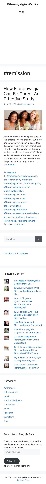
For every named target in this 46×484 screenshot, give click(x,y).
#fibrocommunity (12, 180)
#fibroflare (26, 180)
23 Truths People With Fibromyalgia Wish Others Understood (26, 339)
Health (7, 396)
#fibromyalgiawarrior (14, 213)
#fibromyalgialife (32, 183)
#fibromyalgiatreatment (15, 209)
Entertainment (11, 392)
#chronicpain (13, 176)
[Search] (38, 239)
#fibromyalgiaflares (13, 183)
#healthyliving (32, 213)
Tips (6, 421)
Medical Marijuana (13, 400)
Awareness (9, 388)
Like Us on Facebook (16, 253)
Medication (9, 404)
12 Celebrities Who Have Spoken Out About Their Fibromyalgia (26, 315)
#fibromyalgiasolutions (15, 194)
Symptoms (9, 417)
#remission (9, 217)
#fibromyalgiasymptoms (15, 202)
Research (11, 172)
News (6, 408)
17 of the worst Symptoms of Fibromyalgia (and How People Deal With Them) (28, 350)
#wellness (31, 217)
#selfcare (20, 217)
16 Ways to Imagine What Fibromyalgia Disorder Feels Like (27, 291)
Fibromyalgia (10, 221)
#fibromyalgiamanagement (17, 187)
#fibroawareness (28, 176)
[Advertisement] (23, 40)
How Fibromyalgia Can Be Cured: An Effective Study (21, 93)
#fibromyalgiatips (12, 206)
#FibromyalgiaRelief (13, 191)
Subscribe (12, 461)
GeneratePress (23, 480)
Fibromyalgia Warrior (23, 4)
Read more (9, 164)
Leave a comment (15, 224)
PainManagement (26, 221)
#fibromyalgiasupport (14, 198)
